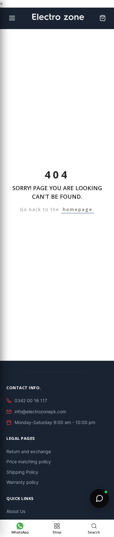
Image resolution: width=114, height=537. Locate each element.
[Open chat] (99, 498)
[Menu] (12, 18)
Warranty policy (22, 482)
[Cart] (103, 18)
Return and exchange (28, 451)
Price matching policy (28, 461)
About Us (15, 511)
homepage (77, 209)
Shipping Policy (22, 472)
